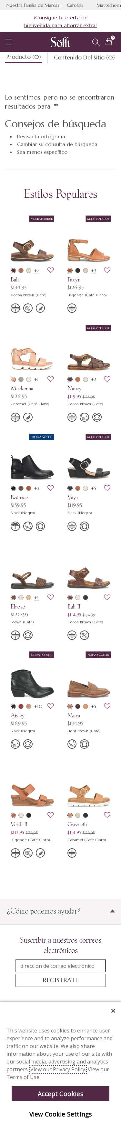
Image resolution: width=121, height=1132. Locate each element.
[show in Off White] (85, 379)
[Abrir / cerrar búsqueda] (96, 43)
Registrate (60, 980)
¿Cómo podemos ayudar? (44, 910)
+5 (93, 488)
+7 (36, 270)
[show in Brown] (13, 597)
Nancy (74, 388)
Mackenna (22, 388)
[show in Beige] (85, 488)
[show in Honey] (85, 706)
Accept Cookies (60, 1093)
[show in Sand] (29, 597)
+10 (38, 706)
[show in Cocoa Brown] (13, 270)
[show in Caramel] (13, 379)
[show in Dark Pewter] (78, 270)
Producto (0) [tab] (24, 56)
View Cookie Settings (60, 1114)
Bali (15, 279)
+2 (93, 379)
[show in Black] (13, 488)
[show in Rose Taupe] (29, 706)
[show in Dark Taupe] (21, 488)
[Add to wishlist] (51, 270)
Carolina (75, 5)
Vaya (72, 497)
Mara (73, 715)
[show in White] (29, 379)
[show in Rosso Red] (21, 706)
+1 (36, 379)
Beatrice (19, 497)
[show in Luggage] (21, 270)
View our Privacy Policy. (58, 1069)
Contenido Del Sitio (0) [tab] (85, 57)
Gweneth (77, 824)
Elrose (18, 606)
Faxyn (73, 279)
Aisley (18, 715)
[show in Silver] (21, 379)
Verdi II (19, 824)
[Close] (113, 1011)
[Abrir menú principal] (9, 42)
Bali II (73, 606)
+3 (93, 270)
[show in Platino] (29, 270)
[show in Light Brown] (70, 706)
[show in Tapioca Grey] (85, 270)
